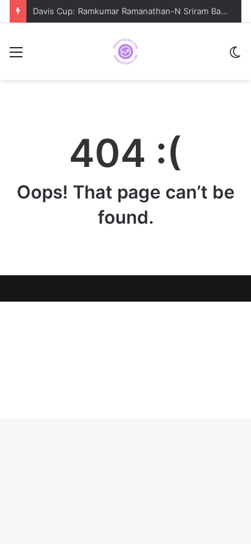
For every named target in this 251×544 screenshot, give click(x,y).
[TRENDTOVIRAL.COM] (125, 51)
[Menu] (16, 56)
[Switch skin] (234, 56)
